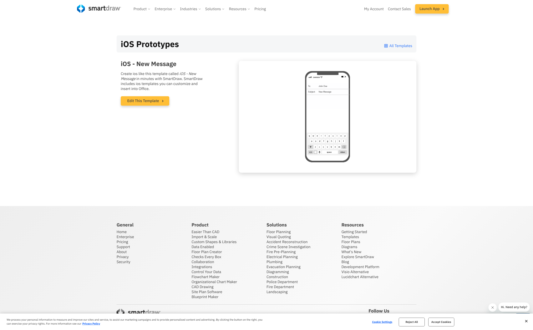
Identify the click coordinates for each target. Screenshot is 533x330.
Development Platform (360, 266)
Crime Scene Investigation (288, 246)
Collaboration (203, 261)
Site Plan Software (207, 291)
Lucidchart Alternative (360, 276)
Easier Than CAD (205, 231)
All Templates (400, 45)
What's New (351, 251)
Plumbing (274, 261)
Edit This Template (143, 100)
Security (123, 261)
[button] (142, 8)
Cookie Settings (382, 322)
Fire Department (280, 286)
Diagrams (349, 246)
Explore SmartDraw (357, 256)
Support (123, 246)
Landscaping (277, 291)
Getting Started (354, 231)
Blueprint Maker (205, 296)
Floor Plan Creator (207, 251)
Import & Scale (204, 236)
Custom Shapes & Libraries (214, 241)
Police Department (282, 281)
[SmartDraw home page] (99, 9)
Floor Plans (350, 241)
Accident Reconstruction (287, 241)
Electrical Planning (282, 256)
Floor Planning (278, 231)
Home (122, 231)
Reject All (412, 322)
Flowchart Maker (206, 276)
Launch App (430, 8)
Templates (350, 236)
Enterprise (125, 236)
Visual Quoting (278, 236)
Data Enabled (203, 246)
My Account (374, 8)
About (122, 251)
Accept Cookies (441, 322)
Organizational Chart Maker (214, 281)
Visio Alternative (355, 271)
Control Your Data (206, 271)
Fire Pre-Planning (281, 251)
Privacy (123, 256)
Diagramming (277, 271)
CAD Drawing (202, 286)
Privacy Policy (91, 323)
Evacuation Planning (283, 266)
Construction (277, 276)
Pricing (260, 8)
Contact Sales (399, 8)
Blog (345, 261)
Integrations (202, 266)
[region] (266, 322)
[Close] (526, 321)
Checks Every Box (206, 256)
